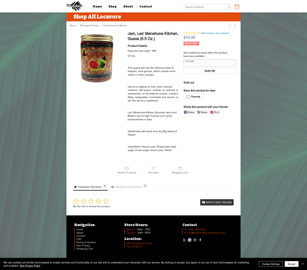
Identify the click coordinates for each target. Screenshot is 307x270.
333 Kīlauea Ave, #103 (139, 243)
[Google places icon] (189, 240)
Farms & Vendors (86, 242)
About (79, 232)
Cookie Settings (271, 264)
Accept (291, 264)
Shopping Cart (84, 248)
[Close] (303, 264)
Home (79, 229)
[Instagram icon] (195, 240)
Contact (80, 235)
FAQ (78, 239)
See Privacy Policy (30, 265)
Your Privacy (83, 245)
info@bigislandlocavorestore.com (206, 232)
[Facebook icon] (200, 240)
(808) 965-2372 (197, 229)
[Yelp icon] (184, 240)
